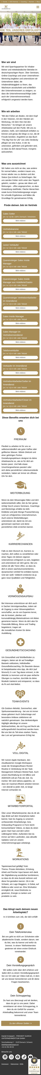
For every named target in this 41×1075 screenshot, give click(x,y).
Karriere (31, 1)
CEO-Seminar (14, 1)
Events (5, 1)
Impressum (5, 1064)
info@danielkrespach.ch (10, 1044)
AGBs (21, 1064)
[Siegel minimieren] (39, 1060)
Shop (38, 1)
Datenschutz (15, 1064)
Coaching (24, 1)
